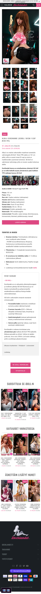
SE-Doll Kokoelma (20, 365)
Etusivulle (20, 371)
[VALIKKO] (1, 5)
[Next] (37, 37)
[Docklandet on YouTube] (27, 566)
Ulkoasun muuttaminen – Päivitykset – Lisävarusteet (19, 345)
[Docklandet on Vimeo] (23, 566)
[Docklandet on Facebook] (16, 566)
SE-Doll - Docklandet (10, 276)
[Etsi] (34, 5)
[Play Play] (20, 37)
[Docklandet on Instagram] (20, 566)
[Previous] (3, 37)
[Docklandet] (20, 5)
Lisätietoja (7, 352)
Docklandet (16, 587)
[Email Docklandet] (13, 566)
